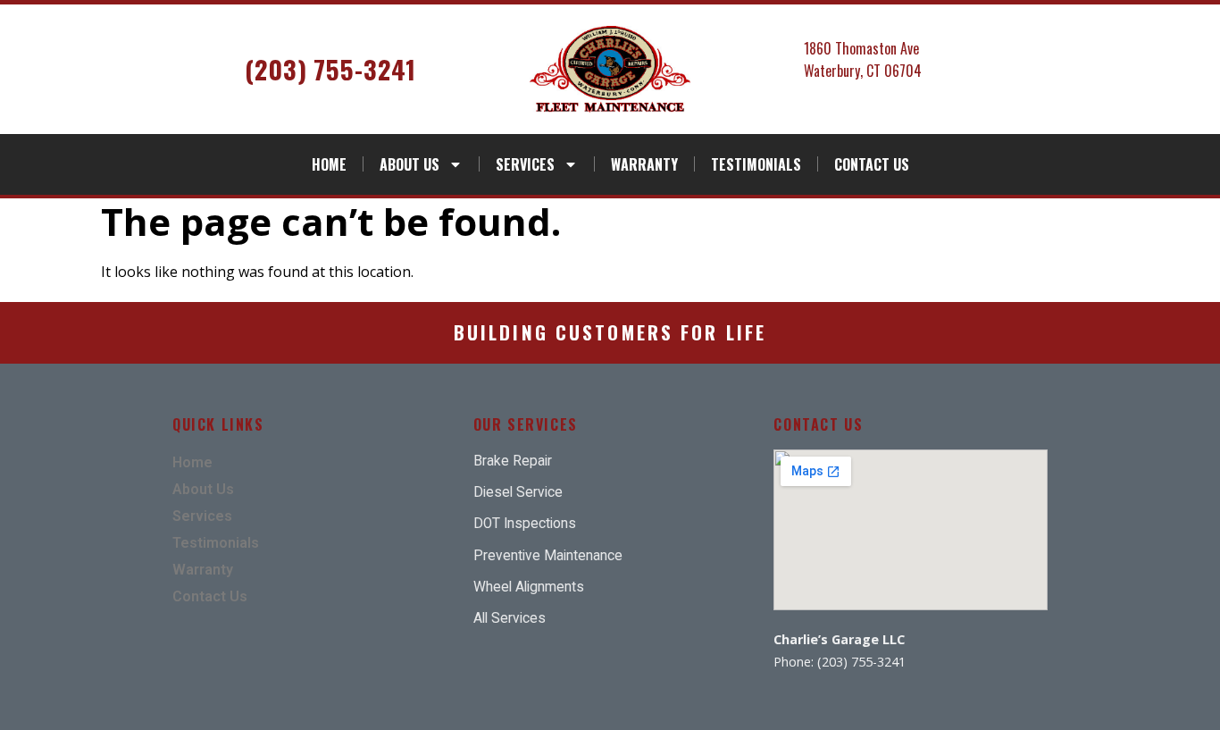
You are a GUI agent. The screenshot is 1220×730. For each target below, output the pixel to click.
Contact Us (871, 164)
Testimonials (756, 164)
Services (525, 164)
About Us (409, 164)
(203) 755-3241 (330, 69)
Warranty (644, 164)
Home (329, 164)
